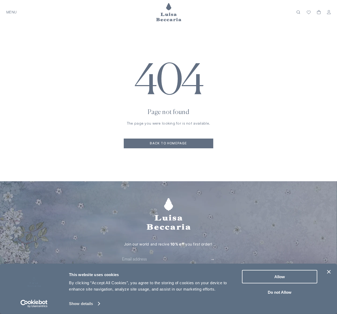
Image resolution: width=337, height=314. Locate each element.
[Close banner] (329, 272)
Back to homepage (168, 143)
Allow (279, 276)
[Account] (329, 12)
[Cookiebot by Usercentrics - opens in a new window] (34, 304)
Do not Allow (279, 292)
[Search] (298, 12)
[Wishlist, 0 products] (309, 12)
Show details (81, 303)
